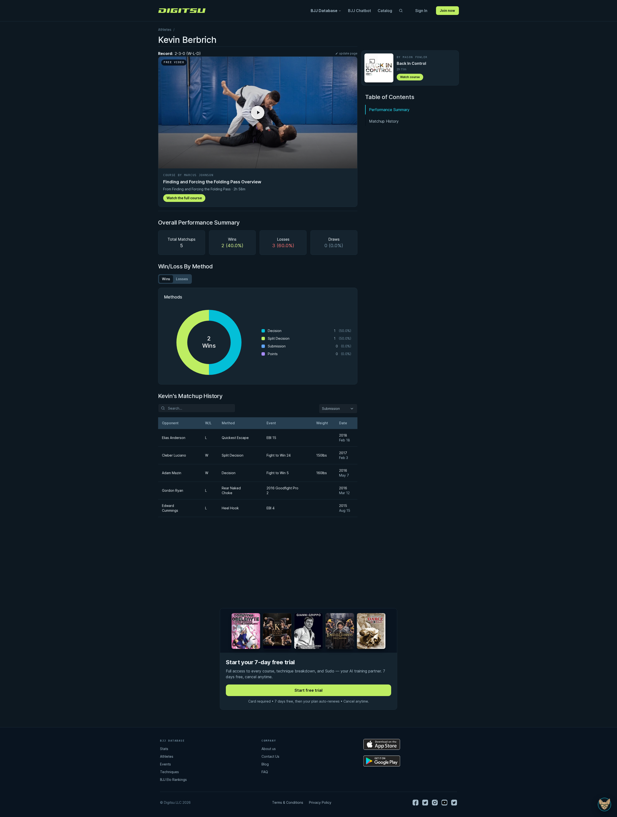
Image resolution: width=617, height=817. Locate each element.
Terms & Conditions (287, 802)
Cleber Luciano (174, 455)
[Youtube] (444, 802)
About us (269, 749)
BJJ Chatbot (359, 10)
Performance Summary (389, 109)
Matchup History (384, 121)
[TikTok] (454, 802)
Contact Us (270, 756)
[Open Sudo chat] (604, 804)
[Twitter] (425, 802)
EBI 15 (271, 438)
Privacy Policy (320, 802)
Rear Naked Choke (231, 490)
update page (348, 53)
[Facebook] (415, 802)
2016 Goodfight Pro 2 (282, 490)
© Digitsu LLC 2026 (175, 802)
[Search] (401, 11)
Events (165, 764)
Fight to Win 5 (278, 473)
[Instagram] (435, 802)
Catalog (385, 10)
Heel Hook (230, 508)
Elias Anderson (173, 438)
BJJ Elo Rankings (173, 779)
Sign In (421, 10)
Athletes (164, 29)
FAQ (265, 772)
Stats (164, 749)
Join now (447, 10)
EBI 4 (271, 508)
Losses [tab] (182, 279)
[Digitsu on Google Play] (381, 761)
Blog (265, 764)
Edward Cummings (170, 508)
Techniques (169, 772)
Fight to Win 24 (279, 455)
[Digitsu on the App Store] (381, 744)
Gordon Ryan (172, 490)
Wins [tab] (166, 279)
